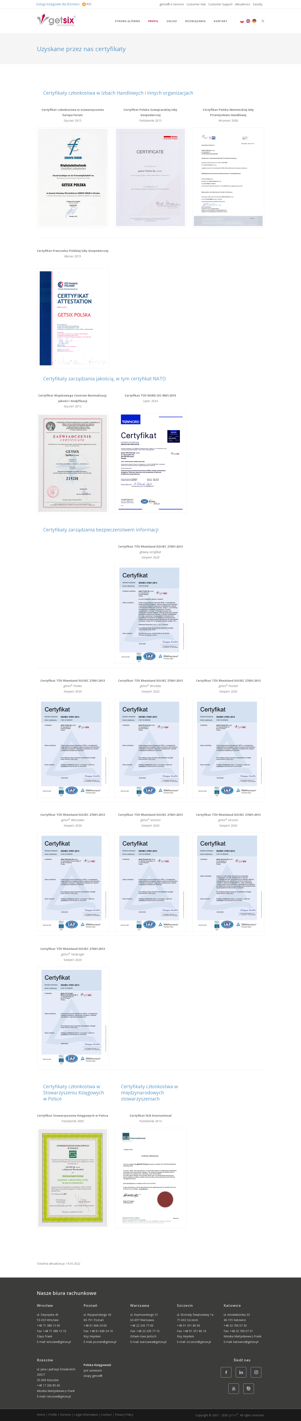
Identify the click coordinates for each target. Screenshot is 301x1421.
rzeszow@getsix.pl (58, 1396)
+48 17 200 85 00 (48, 1385)
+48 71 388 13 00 (48, 1325)
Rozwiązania (195, 21)
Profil (153, 21)
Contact (106, 1415)
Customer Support (220, 4)
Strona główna (127, 21)
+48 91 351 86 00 (188, 1325)
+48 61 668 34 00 (95, 1325)
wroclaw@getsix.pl (58, 1342)
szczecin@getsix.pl (199, 1342)
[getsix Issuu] (250, 1393)
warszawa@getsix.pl (153, 1342)
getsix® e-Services (172, 4)
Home (41, 1415)
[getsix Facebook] (227, 1377)
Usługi (172, 21)
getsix (234, 1415)
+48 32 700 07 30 (235, 1325)
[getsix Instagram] (257, 1377)
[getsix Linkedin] (242, 1377)
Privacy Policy (124, 1415)
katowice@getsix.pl (245, 1342)
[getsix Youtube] (235, 1393)
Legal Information (86, 1415)
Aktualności (242, 4)
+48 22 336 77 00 (141, 1325)
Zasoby (258, 4)
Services (65, 1415)
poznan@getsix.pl (104, 1342)
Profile (52, 1415)
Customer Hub (196, 4)
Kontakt (220, 21)
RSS (89, 4)
